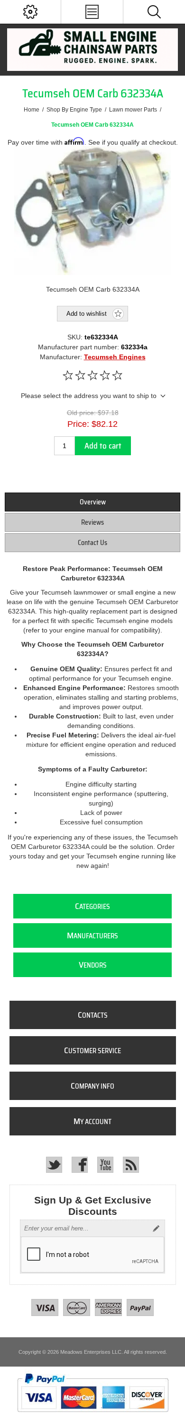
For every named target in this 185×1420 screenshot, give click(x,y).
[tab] (93, 502)
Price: (78, 424)
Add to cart (102, 446)
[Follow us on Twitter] (54, 1164)
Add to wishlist (86, 313)
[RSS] (131, 1164)
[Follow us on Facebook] (79, 1164)
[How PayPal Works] (92, 1416)
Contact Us (92, 542)
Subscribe (156, 1228)
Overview (93, 502)
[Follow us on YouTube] (105, 1164)
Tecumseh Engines (115, 357)
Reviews (92, 522)
